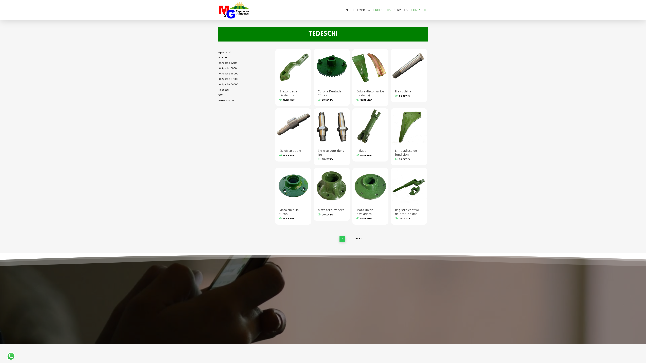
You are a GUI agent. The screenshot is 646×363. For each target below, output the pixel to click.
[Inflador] (370, 126)
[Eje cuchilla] (409, 67)
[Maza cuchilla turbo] (293, 186)
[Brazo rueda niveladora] (293, 67)
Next (358, 238)
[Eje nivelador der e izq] (332, 126)
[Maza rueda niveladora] (370, 186)
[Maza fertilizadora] (332, 186)
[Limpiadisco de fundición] (409, 126)
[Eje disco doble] (293, 126)
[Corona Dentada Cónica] (332, 67)
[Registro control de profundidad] (409, 186)
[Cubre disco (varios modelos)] (370, 67)
